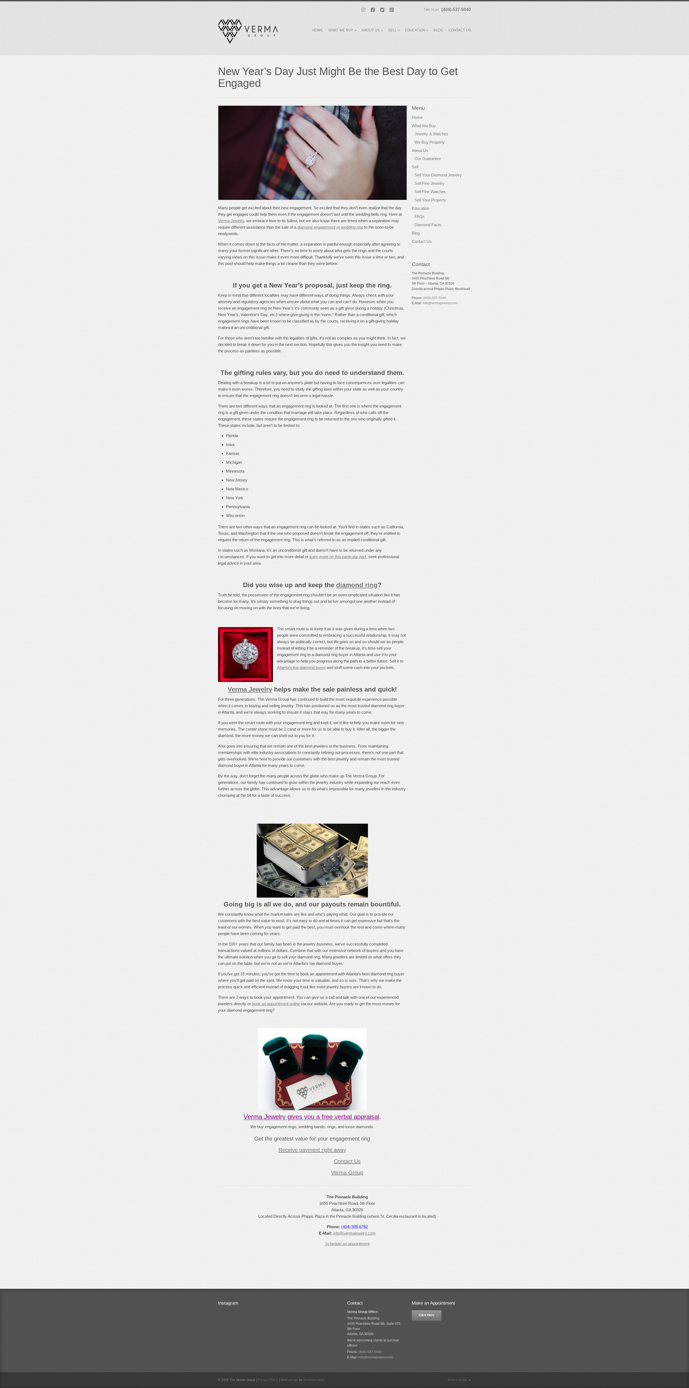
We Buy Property (429, 142)
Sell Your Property (430, 200)
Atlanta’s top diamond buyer (301, 667)
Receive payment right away (312, 1150)
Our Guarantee (427, 158)
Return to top (457, 1380)
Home (317, 30)
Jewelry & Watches (431, 134)
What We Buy (342, 30)
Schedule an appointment (347, 1243)
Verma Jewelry (231, 220)
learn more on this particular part (338, 556)
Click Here (426, 1315)
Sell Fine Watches (430, 191)
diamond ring (357, 585)
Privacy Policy (268, 1380)
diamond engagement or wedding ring (330, 227)
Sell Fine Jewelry (429, 183)
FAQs (419, 216)
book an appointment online (276, 1003)
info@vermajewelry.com (354, 1233)
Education (416, 30)
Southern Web (313, 1380)
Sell (394, 30)
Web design (289, 1380)
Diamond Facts (427, 224)
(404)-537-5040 (456, 9)
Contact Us (460, 30)
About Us (372, 30)
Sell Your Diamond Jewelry (438, 175)
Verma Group (347, 1172)
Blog (438, 30)
